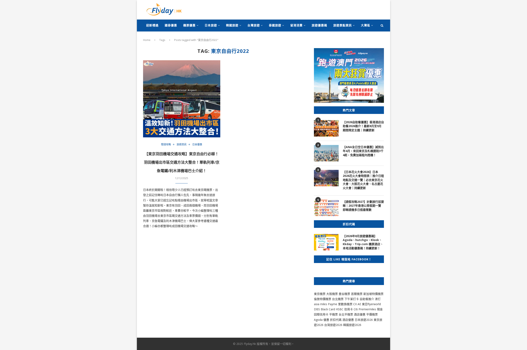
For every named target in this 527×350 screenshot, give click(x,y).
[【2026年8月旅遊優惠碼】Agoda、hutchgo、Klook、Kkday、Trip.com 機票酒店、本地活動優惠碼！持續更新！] (326, 242)
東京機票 (319, 294)
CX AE (357, 304)
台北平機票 (346, 314)
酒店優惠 (359, 314)
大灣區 (365, 25)
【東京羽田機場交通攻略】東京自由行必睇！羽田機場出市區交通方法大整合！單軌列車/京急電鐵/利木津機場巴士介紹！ (181, 162)
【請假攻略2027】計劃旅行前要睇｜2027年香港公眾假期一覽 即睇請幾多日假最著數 (363, 206)
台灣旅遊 (253, 25)
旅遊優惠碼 (319, 25)
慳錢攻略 (166, 144)
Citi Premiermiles (365, 309)
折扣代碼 (336, 320)
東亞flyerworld (371, 304)
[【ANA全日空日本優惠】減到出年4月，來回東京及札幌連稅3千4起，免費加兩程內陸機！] (326, 153)
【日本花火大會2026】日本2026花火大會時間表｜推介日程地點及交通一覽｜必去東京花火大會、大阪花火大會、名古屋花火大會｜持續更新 (363, 180)
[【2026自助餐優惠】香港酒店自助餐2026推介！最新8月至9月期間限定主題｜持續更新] (326, 128)
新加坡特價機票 (373, 294)
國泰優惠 (171, 25)
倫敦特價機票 (322, 299)
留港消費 (296, 25)
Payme (333, 304)
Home (146, 40)
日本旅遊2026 (364, 320)
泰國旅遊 (275, 25)
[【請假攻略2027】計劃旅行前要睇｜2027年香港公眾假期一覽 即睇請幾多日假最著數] (326, 208)
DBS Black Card (324, 309)
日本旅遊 (211, 25)
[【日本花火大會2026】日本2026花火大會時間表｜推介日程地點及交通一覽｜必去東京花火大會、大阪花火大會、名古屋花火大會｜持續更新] (326, 178)
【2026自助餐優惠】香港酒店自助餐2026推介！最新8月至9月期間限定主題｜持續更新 (363, 126)
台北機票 (338, 299)
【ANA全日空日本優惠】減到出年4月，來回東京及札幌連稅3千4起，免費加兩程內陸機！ (363, 151)
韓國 (346, 325)
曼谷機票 (344, 294)
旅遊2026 (355, 325)
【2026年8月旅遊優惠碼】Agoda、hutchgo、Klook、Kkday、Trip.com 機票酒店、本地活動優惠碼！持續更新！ (363, 242)
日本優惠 (197, 144)
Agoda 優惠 (322, 320)
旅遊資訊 (182, 144)
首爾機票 (357, 294)
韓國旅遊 (232, 25)
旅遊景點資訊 (342, 25)
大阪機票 (332, 294)
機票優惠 (189, 25)
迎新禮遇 (152, 25)
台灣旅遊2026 (333, 325)
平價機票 (372, 314)
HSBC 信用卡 (344, 309)
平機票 (334, 314)
